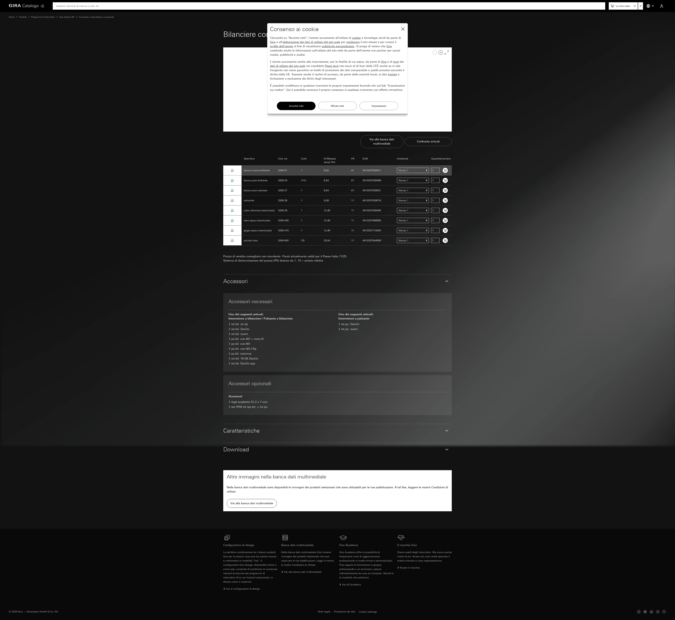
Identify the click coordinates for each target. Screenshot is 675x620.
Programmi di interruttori (43, 17)
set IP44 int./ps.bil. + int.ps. (249, 407)
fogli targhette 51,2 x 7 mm (249, 402)
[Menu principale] (41, 6)
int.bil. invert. (240, 334)
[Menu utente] (661, 6)
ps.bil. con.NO (240, 343)
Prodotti (23, 17)
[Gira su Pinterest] (664, 611)
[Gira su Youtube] (645, 611)
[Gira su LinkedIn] (651, 611)
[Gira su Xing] (658, 611)
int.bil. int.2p (239, 324)
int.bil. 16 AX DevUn (244, 358)
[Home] (24, 5)
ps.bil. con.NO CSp (243, 348)
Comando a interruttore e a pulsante (96, 17)
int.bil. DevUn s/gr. (243, 363)
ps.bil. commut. (241, 353)
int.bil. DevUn (240, 329)
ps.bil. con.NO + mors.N (247, 339)
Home (12, 17)
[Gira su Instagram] (639, 611)
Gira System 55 (66, 17)
